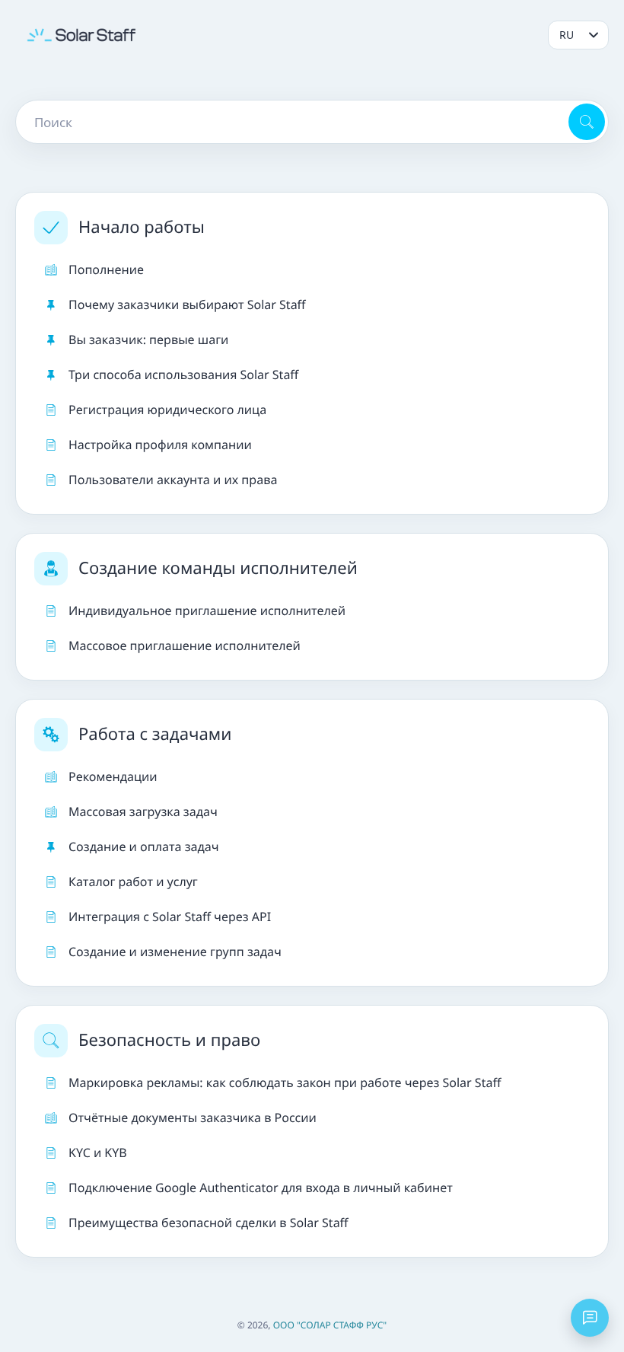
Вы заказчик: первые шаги (148, 339)
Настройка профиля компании (160, 444)
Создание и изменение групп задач (175, 951)
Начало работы (141, 226)
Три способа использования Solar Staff (183, 374)
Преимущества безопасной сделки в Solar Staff (208, 1222)
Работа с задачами (154, 733)
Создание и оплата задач (143, 846)
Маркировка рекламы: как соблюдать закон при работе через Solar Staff (284, 1082)
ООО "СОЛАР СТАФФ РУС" (330, 1325)
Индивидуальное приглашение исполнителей (206, 610)
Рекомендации (113, 776)
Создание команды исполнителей (218, 567)
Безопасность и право (169, 1039)
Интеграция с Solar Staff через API (169, 916)
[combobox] (290, 121)
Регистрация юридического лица (167, 409)
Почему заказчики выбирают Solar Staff (187, 304)
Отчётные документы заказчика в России (192, 1117)
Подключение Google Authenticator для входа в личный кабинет (260, 1187)
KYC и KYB (97, 1152)
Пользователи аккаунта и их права (172, 479)
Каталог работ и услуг (133, 881)
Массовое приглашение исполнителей (184, 645)
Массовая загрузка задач (143, 811)
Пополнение (106, 269)
